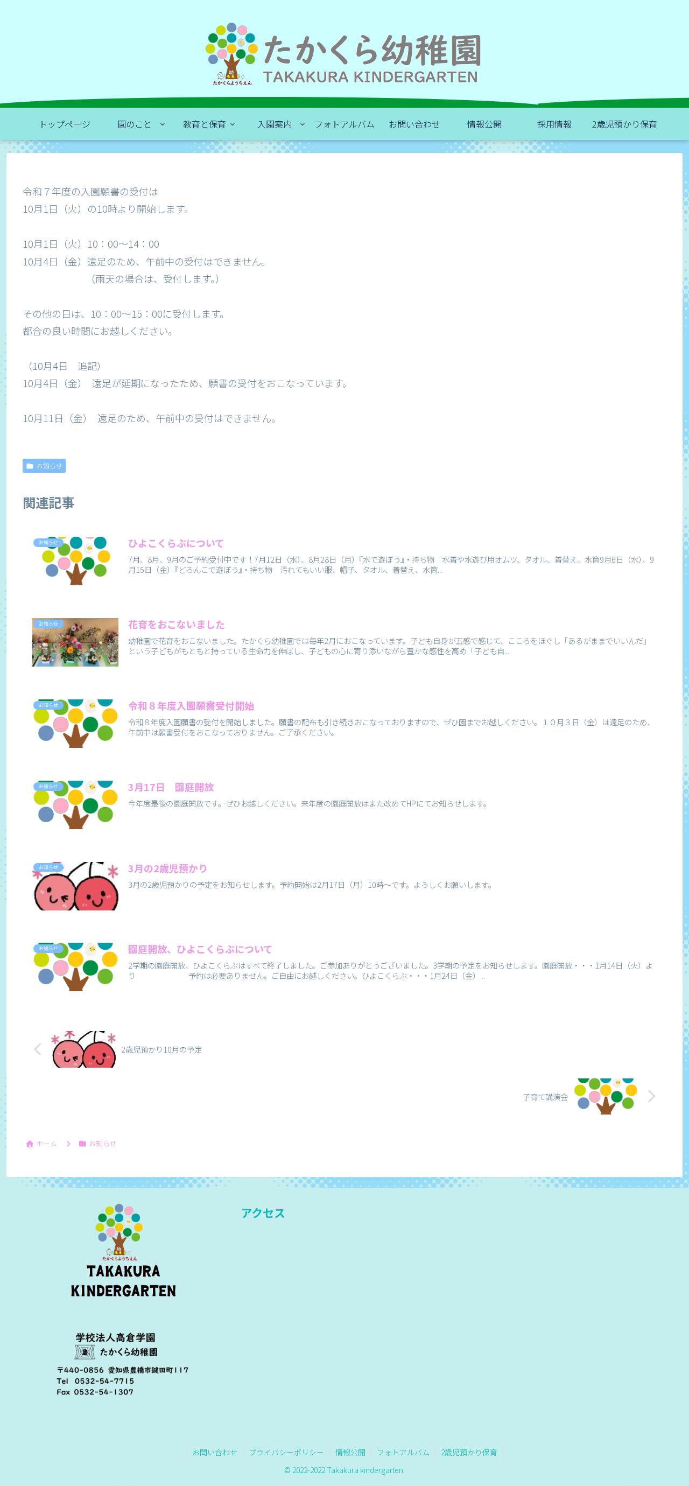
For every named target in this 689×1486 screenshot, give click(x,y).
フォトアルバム (403, 1452)
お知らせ (49, 465)
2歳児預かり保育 (469, 1452)
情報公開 (350, 1452)
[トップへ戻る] (673, 1470)
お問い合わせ (214, 1452)
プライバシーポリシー (286, 1452)
